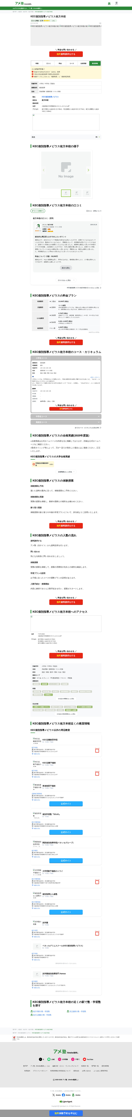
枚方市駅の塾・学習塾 (41, 1011)
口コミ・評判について (94, 211)
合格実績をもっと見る (65, 472)
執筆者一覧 (85, 1066)
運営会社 (76, 1071)
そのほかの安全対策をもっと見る (66, 714)
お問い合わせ (86, 1071)
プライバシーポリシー (40, 1071)
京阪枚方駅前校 (37, 793)
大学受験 (65, 1059)
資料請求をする (66, 53)
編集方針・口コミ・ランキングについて (65, 1066)
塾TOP (14, 11)
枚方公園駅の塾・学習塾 (42, 1015)
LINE (53, 1059)
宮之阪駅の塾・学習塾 (78, 1011)
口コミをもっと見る (64, 280)
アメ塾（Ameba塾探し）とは (40, 1066)
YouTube (90, 1059)
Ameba (58, 1095)
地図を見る (37, 754)
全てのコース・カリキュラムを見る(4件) (87, 428)
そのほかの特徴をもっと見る (66, 699)
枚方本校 (35, 747)
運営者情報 (105, 1066)
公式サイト (66, 803)
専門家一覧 (95, 1066)
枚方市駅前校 (36, 822)
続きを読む (66, 268)
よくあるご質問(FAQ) (101, 1071)
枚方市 (25, 11)
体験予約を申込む (66, 1113)
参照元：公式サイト (95, 377)
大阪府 (20, 11)
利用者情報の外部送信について (60, 1071)
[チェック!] (97, 751)
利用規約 (27, 1071)
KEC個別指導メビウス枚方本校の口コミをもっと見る (83, 288)
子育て (77, 1059)
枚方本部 (35, 930)
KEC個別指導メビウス (50, 97)
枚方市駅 (31, 11)
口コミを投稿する (39, 211)
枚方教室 (35, 850)
